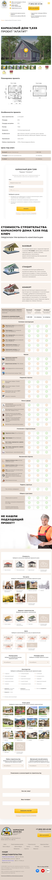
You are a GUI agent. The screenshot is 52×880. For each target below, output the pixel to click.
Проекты (26, 848)
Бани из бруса (6, 846)
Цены (5, 844)
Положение (33, 212)
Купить (28, 846)
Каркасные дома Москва (8, 856)
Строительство (32, 844)
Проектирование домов (17, 844)
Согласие (19, 214)
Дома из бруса (18, 846)
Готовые (37, 846)
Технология (46, 846)
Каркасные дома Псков (8, 860)
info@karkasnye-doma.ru (16, 8)
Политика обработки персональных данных (12, 875)
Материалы (17, 848)
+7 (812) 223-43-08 (35, 4)
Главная (2, 20)
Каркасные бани (44, 844)
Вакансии (35, 848)
